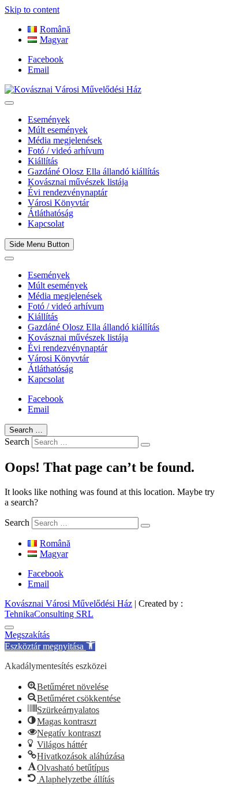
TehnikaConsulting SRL (49, 614)
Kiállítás (43, 161)
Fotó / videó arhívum (66, 151)
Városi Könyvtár (58, 203)
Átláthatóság (50, 213)
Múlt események (58, 130)
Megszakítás (27, 635)
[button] (50, 646)
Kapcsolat (46, 223)
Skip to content (32, 9)
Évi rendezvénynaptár (67, 192)
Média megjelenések (65, 140)
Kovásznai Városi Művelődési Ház (68, 603)
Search (17, 441)
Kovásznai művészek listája (78, 182)
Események (49, 119)
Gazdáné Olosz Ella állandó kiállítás (93, 171)
